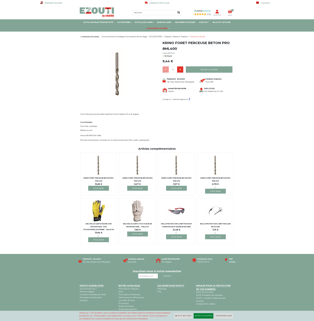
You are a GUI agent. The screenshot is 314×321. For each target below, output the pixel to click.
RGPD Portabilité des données (209, 295)
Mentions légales (87, 292)
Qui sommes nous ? (88, 289)
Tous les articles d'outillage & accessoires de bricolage (124, 36)
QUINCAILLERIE (164, 22)
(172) (209, 14)
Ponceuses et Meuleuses (129, 294)
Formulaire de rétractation (91, 297)
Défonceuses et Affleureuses (131, 297)
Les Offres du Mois (126, 300)
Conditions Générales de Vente (93, 294)
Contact (204, 22)
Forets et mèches (197, 36)
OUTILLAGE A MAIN (144, 22)
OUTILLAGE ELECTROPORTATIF (98, 22)
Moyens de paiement (127, 309)
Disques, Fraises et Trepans (176, 36)
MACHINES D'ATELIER (185, 22)
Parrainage (162, 289)
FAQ (159, 292)
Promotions (123, 303)
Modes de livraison (126, 306)
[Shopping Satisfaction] (202, 11)
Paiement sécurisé (52, 3)
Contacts (83, 300)
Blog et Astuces (222, 22)
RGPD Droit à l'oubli (204, 292)
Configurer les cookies (205, 304)
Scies (120, 292)
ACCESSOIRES (124, 22)
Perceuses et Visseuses (128, 289)
